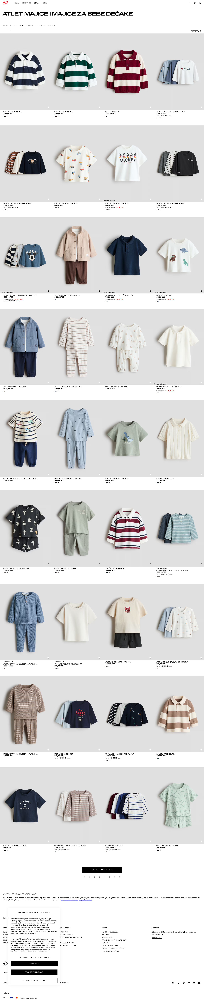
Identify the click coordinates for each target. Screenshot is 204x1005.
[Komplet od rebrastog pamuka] (76, 347)
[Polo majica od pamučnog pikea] (127, 255)
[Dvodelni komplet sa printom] (25, 528)
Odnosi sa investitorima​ (63, 943)
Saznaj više (157, 938)
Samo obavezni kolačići (34, 972)
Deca (36, 3)
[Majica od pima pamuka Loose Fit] (76, 622)
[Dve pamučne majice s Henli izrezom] (178, 528)
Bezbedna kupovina (110, 946)
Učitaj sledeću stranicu (102, 870)
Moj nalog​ (106, 934)
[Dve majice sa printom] (76, 714)
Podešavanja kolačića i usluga (34, 980)
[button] (109, 201)
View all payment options (29, 998)
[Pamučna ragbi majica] (25, 71)
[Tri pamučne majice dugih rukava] (178, 71)
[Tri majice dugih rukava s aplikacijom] (25, 255)
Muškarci (26, 3)
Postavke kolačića (110, 951)
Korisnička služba (110, 932)
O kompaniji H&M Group (62, 934)
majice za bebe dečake (69, 900)
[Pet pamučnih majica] (127, 805)
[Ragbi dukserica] (127, 71)
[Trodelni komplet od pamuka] (76, 255)
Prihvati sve (34, 963)
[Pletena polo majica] (178, 438)
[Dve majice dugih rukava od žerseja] (178, 622)
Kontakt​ (105, 943)
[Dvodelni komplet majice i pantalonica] (25, 438)
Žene (17, 3)
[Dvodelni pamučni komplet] (127, 347)
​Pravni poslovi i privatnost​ (114, 940)
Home (44, 3)
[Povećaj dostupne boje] (106, 116)
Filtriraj (195, 31)
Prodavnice (107, 937)
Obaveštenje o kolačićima (114, 948)
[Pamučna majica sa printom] (76, 163)
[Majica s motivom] (178, 255)
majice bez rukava (85, 900)
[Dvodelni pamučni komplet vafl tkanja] (25, 622)
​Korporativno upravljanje (64, 946)
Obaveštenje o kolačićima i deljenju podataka (34, 957)
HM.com (6, 918)
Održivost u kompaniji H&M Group (67, 937)
